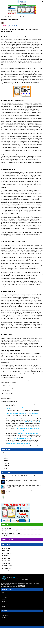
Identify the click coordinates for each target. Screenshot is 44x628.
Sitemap (3, 620)
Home (2, 16)
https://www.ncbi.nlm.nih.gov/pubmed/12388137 (18, 417)
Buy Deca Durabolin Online (7, 566)
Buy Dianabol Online (6, 558)
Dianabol (5, 453)
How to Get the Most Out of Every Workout (11, 533)
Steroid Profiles (8, 16)
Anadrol (3, 592)
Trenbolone (5, 460)
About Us (3, 613)
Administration (22, 29)
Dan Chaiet (19, 23)
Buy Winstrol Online (6, 561)
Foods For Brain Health (7, 528)
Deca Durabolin (4, 597)
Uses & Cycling (33, 29)
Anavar (4, 455)
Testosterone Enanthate (6, 603)
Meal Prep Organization (7, 536)
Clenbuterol (5, 458)
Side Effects (12, 29)
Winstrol (5, 468)
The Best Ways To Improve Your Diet (9, 531)
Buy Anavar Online (6, 555)
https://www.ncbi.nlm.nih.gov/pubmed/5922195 (28, 421)
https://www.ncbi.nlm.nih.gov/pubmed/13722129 (28, 433)
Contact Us (3, 622)
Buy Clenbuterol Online (7, 553)
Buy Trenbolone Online (6, 568)
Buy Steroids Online (6, 548)
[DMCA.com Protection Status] (21, 586)
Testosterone (6, 465)
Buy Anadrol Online (6, 571)
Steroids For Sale (5, 550)
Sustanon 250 (6, 463)
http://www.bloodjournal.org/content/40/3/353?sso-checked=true (22, 413)
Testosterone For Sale (6, 563)
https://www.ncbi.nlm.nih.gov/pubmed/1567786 (23, 438)
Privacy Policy (4, 617)
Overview (4, 29)
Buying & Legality (6, 31)
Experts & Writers (5, 615)
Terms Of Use (4, 619)
